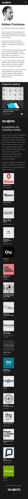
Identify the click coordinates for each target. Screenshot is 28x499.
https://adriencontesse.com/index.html (13, 28)
